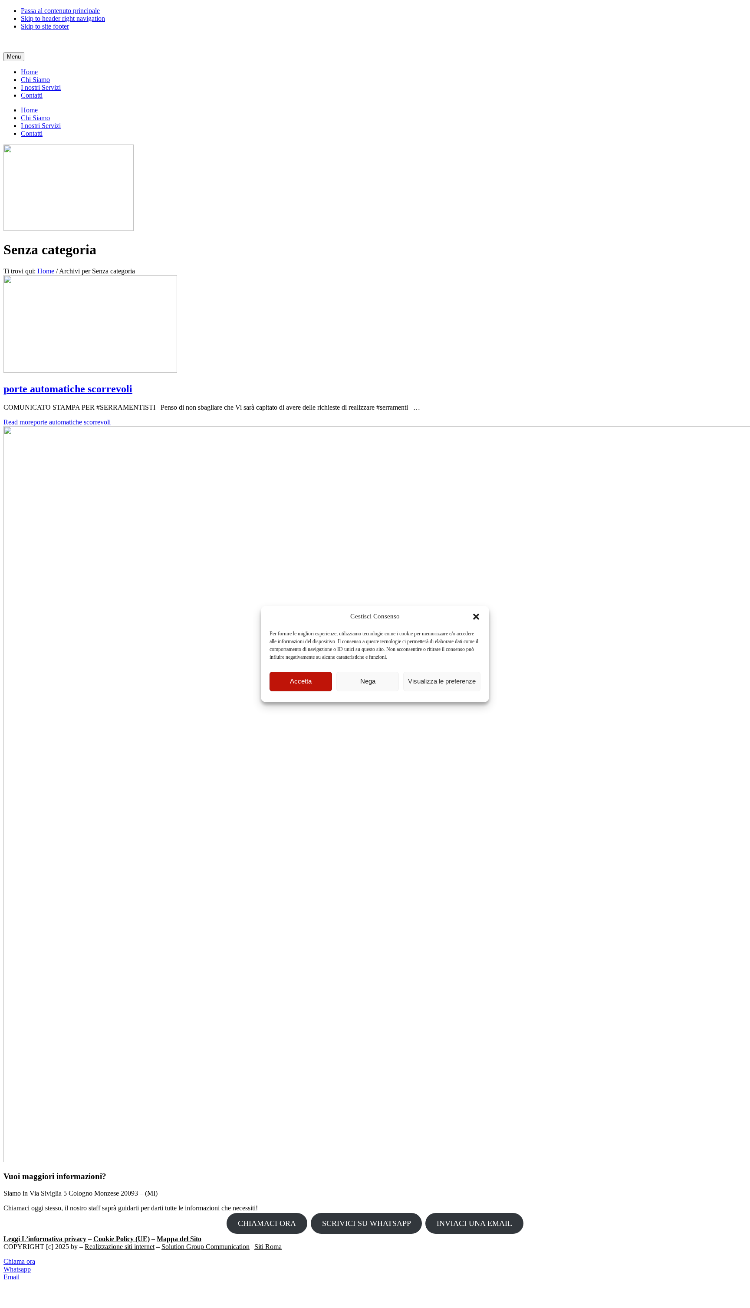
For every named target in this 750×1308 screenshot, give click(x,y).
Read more (57, 422)
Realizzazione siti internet (120, 1246)
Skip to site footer (45, 26)
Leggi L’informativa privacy (44, 1238)
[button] (476, 616)
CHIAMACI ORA (267, 1223)
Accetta (301, 681)
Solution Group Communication (205, 1246)
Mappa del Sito (179, 1238)
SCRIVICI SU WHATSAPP (366, 1223)
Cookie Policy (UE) (121, 1238)
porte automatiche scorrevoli (67, 388)
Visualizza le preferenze (442, 681)
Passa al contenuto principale (60, 10)
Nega (367, 681)
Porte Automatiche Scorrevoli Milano (54, 41)
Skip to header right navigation (63, 18)
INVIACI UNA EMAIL (474, 1223)
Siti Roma (268, 1246)
